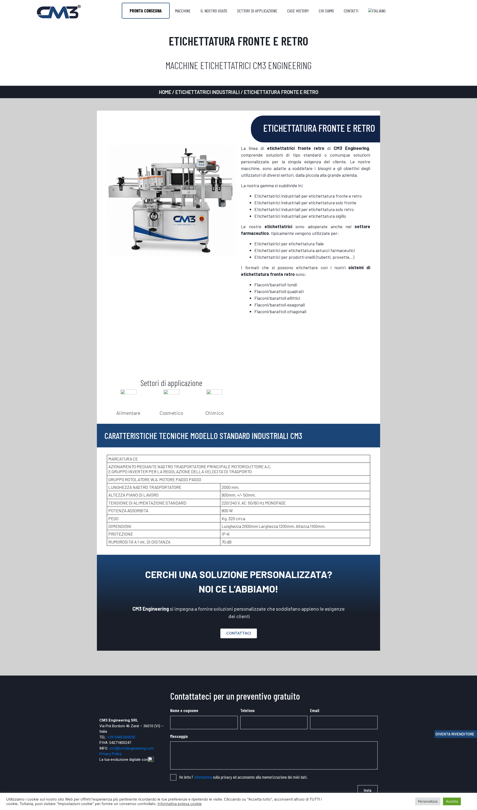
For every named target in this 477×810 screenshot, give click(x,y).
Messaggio (179, 736)
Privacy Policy (110, 754)
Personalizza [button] (427, 801)
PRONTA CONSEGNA (146, 10)
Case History (298, 10)
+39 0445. (115, 737)
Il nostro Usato (213, 10)
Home (165, 92)
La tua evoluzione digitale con (123, 759)
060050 (129, 737)
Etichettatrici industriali (207, 92)
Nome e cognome (184, 710)
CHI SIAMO (326, 10)
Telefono (247, 710)
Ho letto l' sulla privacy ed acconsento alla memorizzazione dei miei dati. (243, 777)
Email (314, 710)
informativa (203, 777)
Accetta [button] (452, 801)
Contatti (351, 10)
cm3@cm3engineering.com (131, 748)
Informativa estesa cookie (180, 804)
